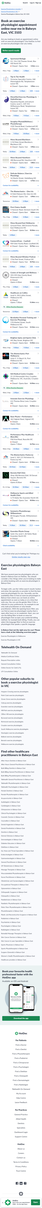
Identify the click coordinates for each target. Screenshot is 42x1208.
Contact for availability (10, 185)
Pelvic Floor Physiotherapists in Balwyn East (16, 907)
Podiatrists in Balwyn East (10, 918)
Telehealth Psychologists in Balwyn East (14, 787)
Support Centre (21, 1137)
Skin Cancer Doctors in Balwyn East (13, 937)
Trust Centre (21, 1171)
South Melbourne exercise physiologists (14, 729)
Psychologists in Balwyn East (11, 926)
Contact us (21, 1158)
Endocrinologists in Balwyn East (12, 855)
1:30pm (26, 71)
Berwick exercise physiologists (11, 740)
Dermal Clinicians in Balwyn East (12, 836)
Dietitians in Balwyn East (9, 847)
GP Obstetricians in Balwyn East (12, 866)
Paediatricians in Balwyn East (11, 900)
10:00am (26, 133)
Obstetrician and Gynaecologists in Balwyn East (17, 881)
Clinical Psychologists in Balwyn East (13, 813)
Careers (21, 1153)
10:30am (16, 449)
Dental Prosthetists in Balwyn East (13, 828)
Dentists (21, 1123)
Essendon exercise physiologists (12, 707)
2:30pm (25, 201)
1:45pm (25, 287)
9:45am (26, 115)
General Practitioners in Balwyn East (13, 862)
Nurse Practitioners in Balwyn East (13, 877)
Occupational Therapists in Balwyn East (14, 885)
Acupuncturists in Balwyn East (11, 798)
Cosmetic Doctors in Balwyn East (12, 817)
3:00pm (15, 217)
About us (21, 1149)
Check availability (9, 545)
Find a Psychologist (21, 1067)
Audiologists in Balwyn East (10, 802)
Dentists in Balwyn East (9, 832)
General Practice (21, 1115)
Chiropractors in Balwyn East (11, 809)
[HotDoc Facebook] (17, 1183)
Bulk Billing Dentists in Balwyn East (13, 768)
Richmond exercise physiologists (12, 722)
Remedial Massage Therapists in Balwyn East (16, 933)
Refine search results (11, 50)
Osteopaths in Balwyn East (10, 896)
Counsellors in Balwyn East (10, 821)
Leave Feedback (21, 1102)
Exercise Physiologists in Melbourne (13, 636)
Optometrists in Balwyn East (11, 888)
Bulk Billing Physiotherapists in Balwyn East (16, 776)
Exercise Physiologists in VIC (9, 11)
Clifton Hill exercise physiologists (12, 714)
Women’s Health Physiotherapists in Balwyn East (18, 956)
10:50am (26, 487)
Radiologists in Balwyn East (10, 930)
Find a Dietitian (21, 1071)
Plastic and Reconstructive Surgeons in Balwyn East (19, 915)
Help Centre (21, 1098)
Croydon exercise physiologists (11, 725)
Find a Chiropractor (21, 1063)
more (36, 71)
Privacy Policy (21, 1166)
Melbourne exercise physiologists (12, 744)
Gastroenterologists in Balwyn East (13, 858)
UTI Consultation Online (9, 671)
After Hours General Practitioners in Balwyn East (18, 764)
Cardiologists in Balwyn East (10, 806)
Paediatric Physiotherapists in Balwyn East (15, 903)
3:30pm (25, 217)
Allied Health (21, 1119)
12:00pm (15, 311)
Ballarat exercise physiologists (11, 737)
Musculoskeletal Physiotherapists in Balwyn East (17, 873)
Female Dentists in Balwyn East (12, 791)
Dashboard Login (21, 1132)
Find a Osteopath (21, 1076)
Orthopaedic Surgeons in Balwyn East (14, 892)
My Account (21, 1094)
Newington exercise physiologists (12, 733)
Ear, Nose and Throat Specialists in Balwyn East (17, 851)
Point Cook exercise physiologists (12, 695)
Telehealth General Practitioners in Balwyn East (17, 779)
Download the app (21, 1018)
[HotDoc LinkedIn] (21, 1183)
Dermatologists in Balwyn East (11, 839)
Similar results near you (21, 557)
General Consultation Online (11, 664)
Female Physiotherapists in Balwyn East (14, 794)
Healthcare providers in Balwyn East (13, 960)
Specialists (21, 1128)
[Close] (2, 1202)
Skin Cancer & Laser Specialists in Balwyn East (17, 941)
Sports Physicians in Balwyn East (12, 945)
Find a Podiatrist (21, 1058)
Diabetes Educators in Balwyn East (13, 843)
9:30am (26, 348)
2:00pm (22, 151)
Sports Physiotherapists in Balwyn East (14, 948)
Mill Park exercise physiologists (11, 710)
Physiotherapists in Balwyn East (12, 911)
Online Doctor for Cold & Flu (11, 668)
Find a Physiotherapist (21, 1054)
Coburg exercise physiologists (11, 703)
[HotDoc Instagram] (25, 1183)
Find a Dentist (21, 1049)
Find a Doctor (21, 1045)
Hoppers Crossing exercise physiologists (14, 692)
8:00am (12, 167)
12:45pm (22, 467)
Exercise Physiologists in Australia (11, 9)
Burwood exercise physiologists (12, 718)
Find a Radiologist (21, 1085)
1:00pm (16, 71)
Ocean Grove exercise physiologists (13, 699)
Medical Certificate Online (10, 656)
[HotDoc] (6, 3)
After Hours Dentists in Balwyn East (13, 761)
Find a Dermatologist (21, 1080)
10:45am (12, 467)
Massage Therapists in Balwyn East (13, 870)
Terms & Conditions (21, 1162)
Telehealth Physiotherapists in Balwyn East (15, 783)
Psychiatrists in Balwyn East (10, 922)
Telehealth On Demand (9, 653)
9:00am (16, 115)
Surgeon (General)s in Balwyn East (13, 952)
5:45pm (25, 368)
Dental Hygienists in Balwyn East (12, 824)
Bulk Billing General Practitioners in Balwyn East (17, 772)
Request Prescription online (10, 660)
